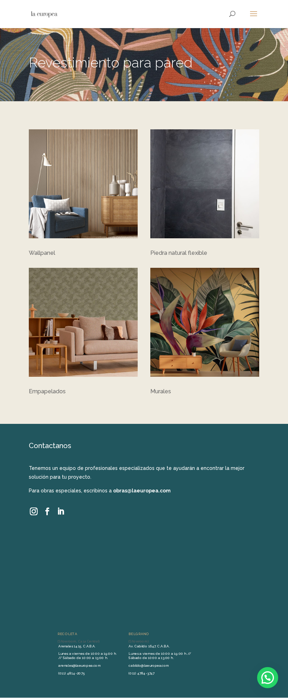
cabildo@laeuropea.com (149, 665)
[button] (267, 677)
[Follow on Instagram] (34, 511)
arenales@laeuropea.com (79, 665)
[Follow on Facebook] (47, 511)
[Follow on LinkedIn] (60, 511)
